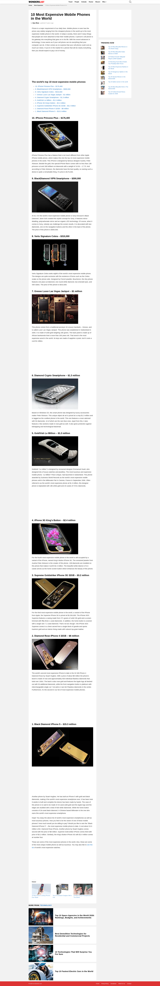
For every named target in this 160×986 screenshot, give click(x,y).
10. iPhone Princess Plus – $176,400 (48, 86)
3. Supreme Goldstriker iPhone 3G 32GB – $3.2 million (55, 106)
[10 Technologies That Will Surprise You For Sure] (41, 953)
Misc (103, 2)
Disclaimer (113, 983)
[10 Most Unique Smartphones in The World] (83, 889)
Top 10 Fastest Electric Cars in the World (74, 971)
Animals (84, 2)
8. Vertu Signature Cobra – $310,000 (48, 92)
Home (97, 983)
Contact (129, 983)
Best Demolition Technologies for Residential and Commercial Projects (72, 935)
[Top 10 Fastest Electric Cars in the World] (41, 971)
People (77, 2)
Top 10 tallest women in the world (118, 82)
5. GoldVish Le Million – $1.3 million (48, 100)
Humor (91, 2)
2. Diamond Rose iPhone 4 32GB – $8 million (52, 109)
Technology (46, 905)
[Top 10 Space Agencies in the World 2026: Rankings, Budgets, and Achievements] (41, 916)
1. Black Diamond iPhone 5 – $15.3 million (50, 111)
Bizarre (97, 2)
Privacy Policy (105, 983)
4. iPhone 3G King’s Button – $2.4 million (50, 103)
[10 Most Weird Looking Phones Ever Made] (41, 889)
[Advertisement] (62, 67)
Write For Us (121, 983)
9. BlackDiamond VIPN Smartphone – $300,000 (52, 89)
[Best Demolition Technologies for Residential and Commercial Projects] (41, 935)
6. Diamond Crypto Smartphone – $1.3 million (52, 97)
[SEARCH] (130, 2)
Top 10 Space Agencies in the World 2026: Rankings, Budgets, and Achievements (74, 916)
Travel (70, 2)
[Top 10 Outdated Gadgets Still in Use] (62, 889)
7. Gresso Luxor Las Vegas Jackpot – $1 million (52, 95)
